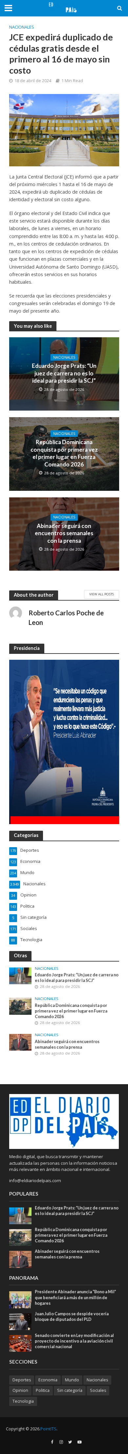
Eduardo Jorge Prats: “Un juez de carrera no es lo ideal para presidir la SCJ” (64, 373)
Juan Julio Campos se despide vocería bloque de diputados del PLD (72, 1316)
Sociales (98, 1390)
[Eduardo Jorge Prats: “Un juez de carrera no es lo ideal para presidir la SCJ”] (20, 975)
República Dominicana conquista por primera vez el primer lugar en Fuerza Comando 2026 (64, 453)
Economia (47, 1380)
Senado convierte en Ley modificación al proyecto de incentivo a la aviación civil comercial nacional (74, 1341)
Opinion (20, 1390)
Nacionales (21, 27)
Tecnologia (23, 1401)
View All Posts (101, 594)
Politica (43, 1390)
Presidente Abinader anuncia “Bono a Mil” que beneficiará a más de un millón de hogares (75, 1297)
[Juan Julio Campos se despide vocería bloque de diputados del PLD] (20, 1321)
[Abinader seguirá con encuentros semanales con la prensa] (20, 1042)
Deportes (21, 1380)
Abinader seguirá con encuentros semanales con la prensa (64, 533)
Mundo (72, 1380)
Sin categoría (69, 1390)
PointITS (48, 1429)
